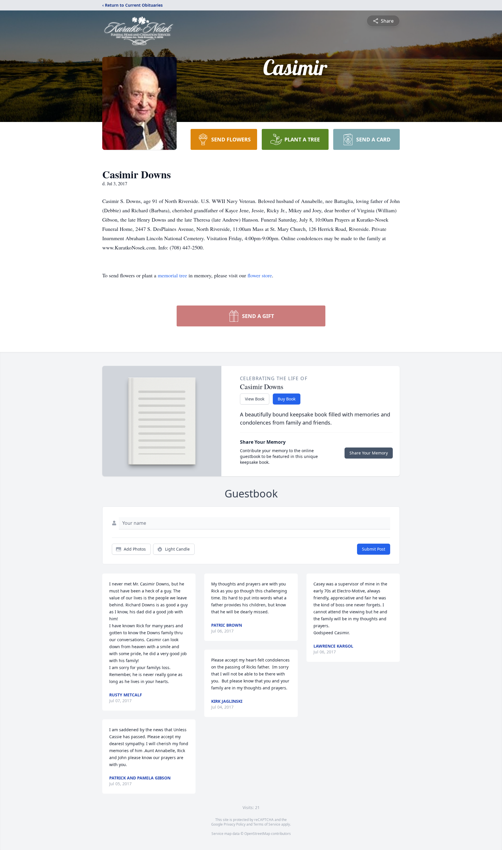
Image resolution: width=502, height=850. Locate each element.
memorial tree (172, 275)
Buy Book (286, 399)
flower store (260, 275)
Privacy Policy (234, 824)
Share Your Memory (368, 453)
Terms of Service (266, 824)
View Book (254, 399)
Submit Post (373, 549)
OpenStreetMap (257, 833)
